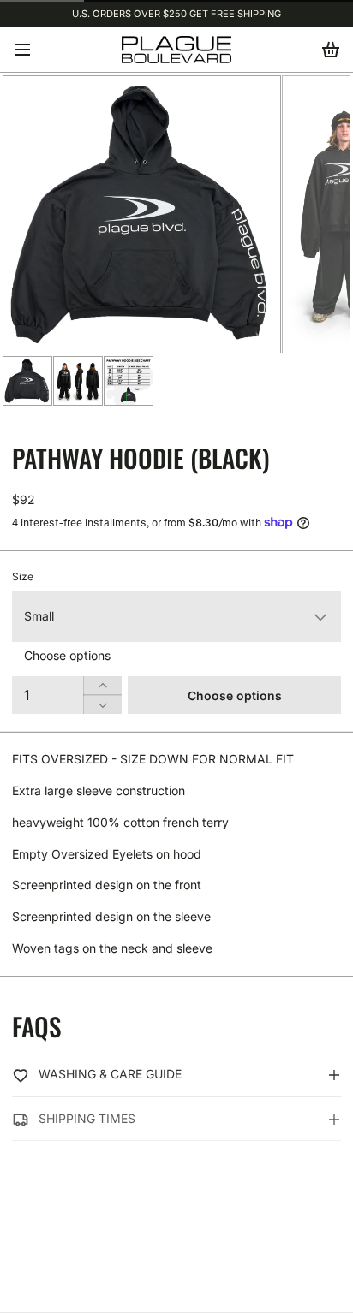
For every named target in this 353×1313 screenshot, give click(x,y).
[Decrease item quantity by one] (103, 705)
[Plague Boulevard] (176, 49)
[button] (234, 695)
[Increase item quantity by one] (103, 685)
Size (22, 576)
